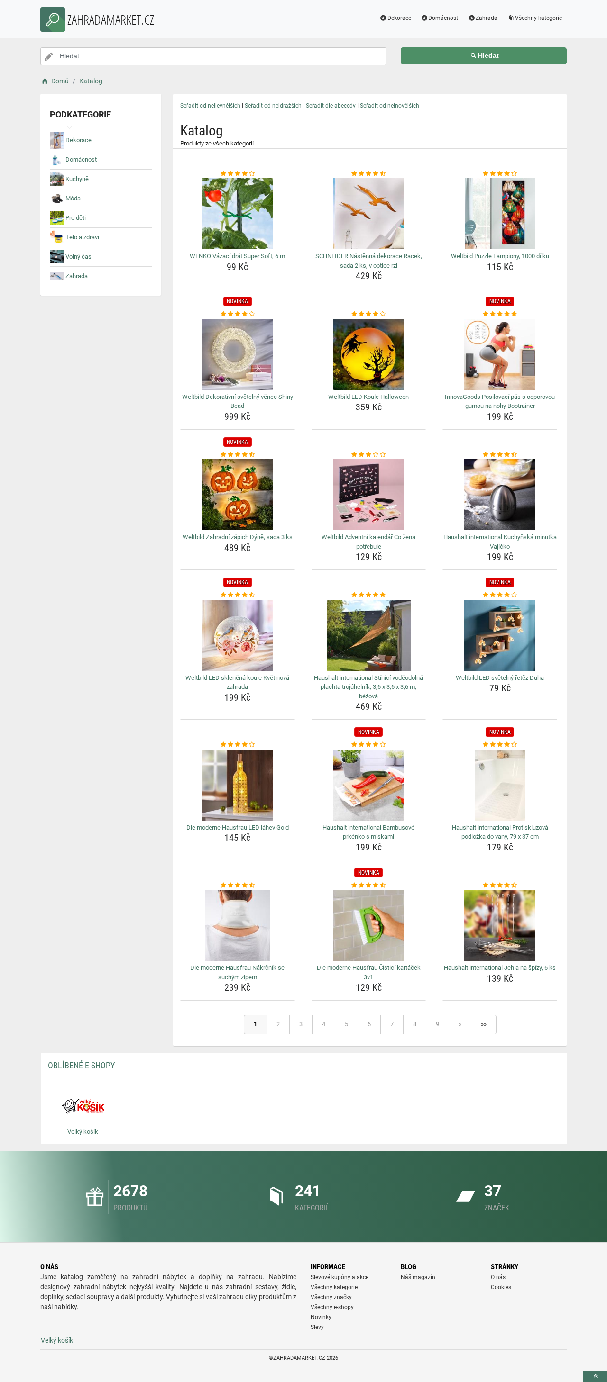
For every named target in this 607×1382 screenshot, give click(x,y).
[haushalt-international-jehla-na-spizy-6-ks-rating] (500, 885)
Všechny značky (331, 1297)
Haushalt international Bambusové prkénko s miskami (368, 832)
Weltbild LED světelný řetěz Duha (500, 677)
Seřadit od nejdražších (273, 105)
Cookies (501, 1287)
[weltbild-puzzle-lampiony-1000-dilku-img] (500, 213)
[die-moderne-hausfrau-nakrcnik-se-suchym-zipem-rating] (237, 885)
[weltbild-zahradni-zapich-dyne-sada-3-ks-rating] (237, 455)
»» (484, 1024)
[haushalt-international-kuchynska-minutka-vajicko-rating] (500, 455)
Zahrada (486, 18)
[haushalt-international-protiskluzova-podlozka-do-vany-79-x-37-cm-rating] (500, 745)
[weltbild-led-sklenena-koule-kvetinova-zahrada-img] (237, 635)
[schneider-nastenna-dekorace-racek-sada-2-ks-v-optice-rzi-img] (369, 213)
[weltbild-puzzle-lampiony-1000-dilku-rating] (500, 174)
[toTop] (595, 1376)
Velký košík (57, 1340)
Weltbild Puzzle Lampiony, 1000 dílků (500, 256)
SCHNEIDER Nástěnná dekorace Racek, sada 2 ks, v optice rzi (368, 261)
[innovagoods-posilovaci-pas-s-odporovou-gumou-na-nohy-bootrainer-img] (500, 354)
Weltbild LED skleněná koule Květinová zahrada (237, 682)
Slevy (317, 1327)
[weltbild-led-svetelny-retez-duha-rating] (500, 595)
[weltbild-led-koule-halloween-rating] (369, 314)
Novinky (321, 1317)
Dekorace (399, 18)
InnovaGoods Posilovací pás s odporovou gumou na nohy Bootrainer (500, 401)
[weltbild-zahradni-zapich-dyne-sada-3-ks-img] (237, 494)
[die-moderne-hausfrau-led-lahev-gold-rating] (237, 745)
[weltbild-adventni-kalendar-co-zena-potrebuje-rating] (369, 455)
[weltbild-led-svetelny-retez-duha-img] (500, 635)
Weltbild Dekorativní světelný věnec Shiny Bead (237, 401)
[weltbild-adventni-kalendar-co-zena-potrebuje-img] (369, 494)
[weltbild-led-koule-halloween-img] (369, 354)
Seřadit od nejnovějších (389, 105)
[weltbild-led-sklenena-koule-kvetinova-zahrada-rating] (237, 595)
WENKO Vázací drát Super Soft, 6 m (237, 256)
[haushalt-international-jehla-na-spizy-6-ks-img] (500, 925)
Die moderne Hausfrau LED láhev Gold (237, 827)
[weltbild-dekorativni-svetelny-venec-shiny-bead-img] (237, 354)
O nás (498, 1277)
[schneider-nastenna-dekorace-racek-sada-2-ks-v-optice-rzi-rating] (369, 174)
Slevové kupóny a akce (339, 1277)
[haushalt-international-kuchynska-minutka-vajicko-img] (500, 494)
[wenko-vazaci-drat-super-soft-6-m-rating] (237, 174)
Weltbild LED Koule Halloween (368, 396)
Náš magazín (418, 1277)
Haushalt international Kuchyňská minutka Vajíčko (500, 541)
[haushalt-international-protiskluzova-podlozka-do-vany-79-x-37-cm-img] (500, 785)
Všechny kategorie (538, 18)
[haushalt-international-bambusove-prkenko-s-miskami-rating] (369, 745)
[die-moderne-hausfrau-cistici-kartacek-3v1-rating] (369, 885)
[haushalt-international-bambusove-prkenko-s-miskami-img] (369, 785)
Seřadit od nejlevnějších (210, 105)
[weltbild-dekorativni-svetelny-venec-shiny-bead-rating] (237, 314)
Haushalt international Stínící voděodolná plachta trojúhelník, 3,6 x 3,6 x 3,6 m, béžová (368, 687)
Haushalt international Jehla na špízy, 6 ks (500, 967)
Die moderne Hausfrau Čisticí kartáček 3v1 (369, 972)
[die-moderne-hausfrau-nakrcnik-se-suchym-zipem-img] (237, 925)
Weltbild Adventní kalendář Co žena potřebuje (368, 541)
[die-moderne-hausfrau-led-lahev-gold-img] (237, 785)
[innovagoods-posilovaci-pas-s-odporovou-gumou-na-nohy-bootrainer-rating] (500, 314)
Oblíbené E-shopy (81, 1065)
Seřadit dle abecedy (331, 105)
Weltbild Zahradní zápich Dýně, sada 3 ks (238, 537)
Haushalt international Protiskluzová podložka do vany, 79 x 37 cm (500, 832)
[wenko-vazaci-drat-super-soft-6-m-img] (237, 213)
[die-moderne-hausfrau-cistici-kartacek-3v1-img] (369, 925)
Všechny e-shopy (332, 1307)
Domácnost (443, 18)
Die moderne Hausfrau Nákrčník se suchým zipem (237, 972)
